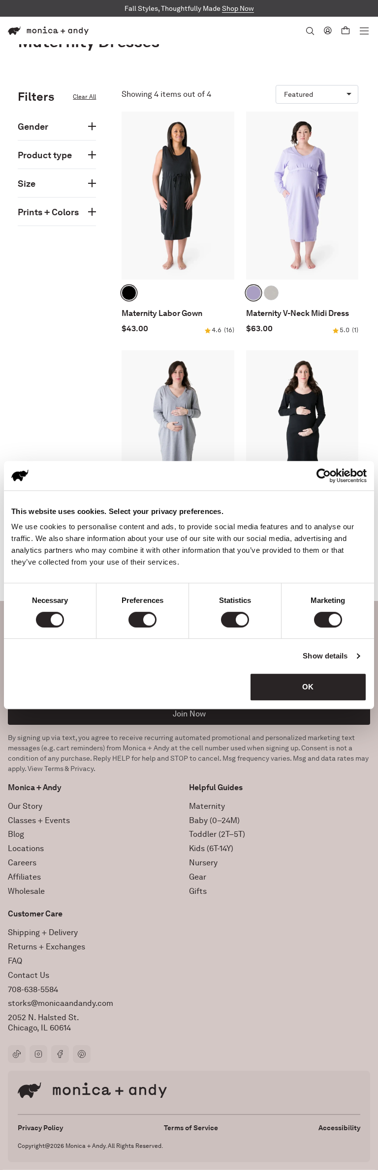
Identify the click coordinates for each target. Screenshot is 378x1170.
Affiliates (24, 877)
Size (26, 183)
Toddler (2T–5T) (217, 834)
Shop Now (238, 8)
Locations (26, 848)
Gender (33, 126)
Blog (16, 834)
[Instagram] (38, 1054)
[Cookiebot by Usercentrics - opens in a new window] (324, 475)
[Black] (129, 292)
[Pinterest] (82, 1054)
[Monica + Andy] (48, 31)
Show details (325, 656)
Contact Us (28, 975)
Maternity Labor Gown (162, 313)
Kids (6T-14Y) (211, 848)
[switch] (142, 620)
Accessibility (339, 1128)
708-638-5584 (33, 989)
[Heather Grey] (271, 292)
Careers (22, 862)
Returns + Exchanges (46, 946)
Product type (45, 155)
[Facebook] (60, 1054)
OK (308, 687)
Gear (197, 877)
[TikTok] (17, 1054)
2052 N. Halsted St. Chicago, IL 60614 (43, 1022)
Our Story (25, 806)
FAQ (15, 961)
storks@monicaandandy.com (60, 1003)
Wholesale (26, 891)
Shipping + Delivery (43, 932)
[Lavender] (253, 292)
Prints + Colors (48, 212)
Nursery (203, 862)
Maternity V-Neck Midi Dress (297, 313)
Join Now (189, 713)
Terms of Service (191, 1128)
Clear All (84, 96)
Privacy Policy (40, 1128)
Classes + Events (39, 820)
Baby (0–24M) (214, 820)
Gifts (198, 891)
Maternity (207, 806)
